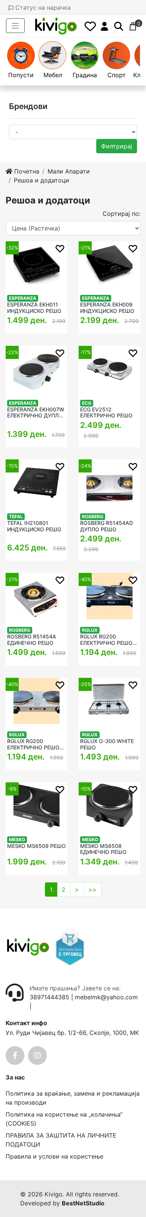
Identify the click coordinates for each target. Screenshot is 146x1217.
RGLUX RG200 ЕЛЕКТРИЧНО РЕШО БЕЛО (33, 744)
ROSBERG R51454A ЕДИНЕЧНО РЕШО (31, 640)
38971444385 (49, 997)
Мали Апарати (69, 171)
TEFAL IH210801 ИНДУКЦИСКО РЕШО (34, 526)
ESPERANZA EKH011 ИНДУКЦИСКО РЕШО (34, 308)
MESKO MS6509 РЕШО (36, 846)
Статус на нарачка (42, 7)
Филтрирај (116, 146)
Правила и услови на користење (54, 1156)
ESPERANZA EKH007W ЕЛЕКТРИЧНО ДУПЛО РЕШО (35, 413)
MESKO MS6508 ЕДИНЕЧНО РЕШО (103, 849)
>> (92, 889)
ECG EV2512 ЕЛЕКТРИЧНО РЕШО (106, 413)
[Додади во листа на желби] (60, 248)
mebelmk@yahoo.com (106, 997)
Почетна (25, 171)
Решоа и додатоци (41, 180)
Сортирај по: (121, 213)
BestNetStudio (83, 1203)
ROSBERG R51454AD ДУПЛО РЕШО (106, 526)
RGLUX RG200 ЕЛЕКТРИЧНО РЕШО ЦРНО (106, 640)
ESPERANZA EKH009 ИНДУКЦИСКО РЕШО (107, 308)
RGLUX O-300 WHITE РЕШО (107, 744)
